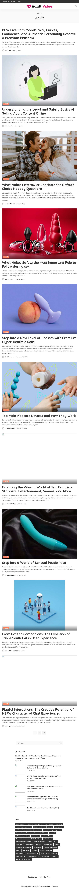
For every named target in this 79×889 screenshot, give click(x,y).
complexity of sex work (23, 827)
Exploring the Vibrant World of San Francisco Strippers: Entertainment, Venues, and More (37, 489)
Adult (6, 103)
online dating (48, 838)
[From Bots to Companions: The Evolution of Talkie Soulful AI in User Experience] (39, 605)
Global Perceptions (31, 833)
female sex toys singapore (52, 830)
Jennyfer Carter (10, 428)
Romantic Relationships (23, 847)
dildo (18, 830)
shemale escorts (32, 853)
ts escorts (45, 856)
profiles (38, 844)
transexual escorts (33, 856)
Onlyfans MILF (52, 841)
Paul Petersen (9, 357)
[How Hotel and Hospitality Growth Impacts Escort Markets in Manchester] (20, 789)
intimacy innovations (22, 836)
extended (38, 830)
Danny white (9, 279)
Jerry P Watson (10, 203)
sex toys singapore (46, 850)
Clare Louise (9, 126)
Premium (19, 844)
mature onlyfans (47, 836)
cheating (59, 824)
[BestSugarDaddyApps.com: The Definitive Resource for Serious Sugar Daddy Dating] (20, 799)
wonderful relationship (23, 859)
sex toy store (20, 853)
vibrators (54, 856)
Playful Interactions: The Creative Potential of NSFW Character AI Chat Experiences (38, 711)
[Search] (75, 6)
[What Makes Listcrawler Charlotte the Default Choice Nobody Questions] (39, 156)
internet (52, 833)
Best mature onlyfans (35, 824)
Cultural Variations (39, 827)
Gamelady (19, 833)
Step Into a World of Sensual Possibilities (34, 563)
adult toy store (20, 824)
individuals (43, 833)
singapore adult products (49, 853)
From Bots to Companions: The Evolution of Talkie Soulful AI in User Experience (36, 636)
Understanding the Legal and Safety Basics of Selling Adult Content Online (38, 111)
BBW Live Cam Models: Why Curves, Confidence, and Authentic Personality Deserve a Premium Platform (39, 34)
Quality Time (48, 844)
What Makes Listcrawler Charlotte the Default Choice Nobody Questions (38, 187)
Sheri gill (8, 50)
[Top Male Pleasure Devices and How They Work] (39, 387)
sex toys (34, 850)
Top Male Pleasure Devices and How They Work (39, 416)
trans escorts (20, 856)
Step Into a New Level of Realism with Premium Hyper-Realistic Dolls (39, 340)
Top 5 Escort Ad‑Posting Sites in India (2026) (43, 808)
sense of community (50, 847)
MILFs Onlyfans (36, 838)
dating (50, 827)
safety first (37, 847)
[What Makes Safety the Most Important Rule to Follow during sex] (39, 233)
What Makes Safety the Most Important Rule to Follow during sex (39, 264)
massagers (35, 836)
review (57, 844)
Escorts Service (27, 830)
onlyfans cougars (39, 841)
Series (18, 850)
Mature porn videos (22, 838)
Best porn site (49, 824)
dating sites (58, 827)
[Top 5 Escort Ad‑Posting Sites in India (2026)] (20, 809)
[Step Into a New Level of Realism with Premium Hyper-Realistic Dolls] (39, 309)
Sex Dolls (26, 850)
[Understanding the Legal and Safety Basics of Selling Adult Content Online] (39, 80)
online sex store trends (23, 841)
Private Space (29, 844)
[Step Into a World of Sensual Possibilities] (39, 534)
